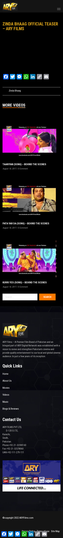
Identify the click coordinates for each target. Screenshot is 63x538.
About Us (7, 380)
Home (5, 373)
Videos (6, 394)
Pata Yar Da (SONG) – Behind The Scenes (26, 223)
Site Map (55, 531)
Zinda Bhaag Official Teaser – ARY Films (30, 26)
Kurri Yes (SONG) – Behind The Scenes (25, 282)
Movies (6, 387)
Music (5, 401)
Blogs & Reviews (11, 408)
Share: (46, 90)
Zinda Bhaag (15, 90)
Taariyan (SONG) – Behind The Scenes (24, 164)
